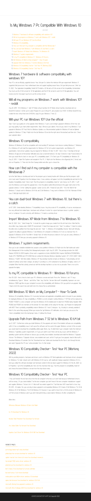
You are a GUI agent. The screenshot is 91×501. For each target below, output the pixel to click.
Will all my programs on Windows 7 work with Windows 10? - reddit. (34, 37)
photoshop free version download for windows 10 (20, 453)
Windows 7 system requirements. (23, 54)
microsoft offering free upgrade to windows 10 (19, 484)
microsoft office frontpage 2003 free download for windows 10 (24, 488)
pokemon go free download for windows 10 (19, 465)
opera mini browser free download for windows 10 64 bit (23, 480)
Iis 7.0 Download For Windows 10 (19, 412)
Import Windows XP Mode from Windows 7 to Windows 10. (31, 51)
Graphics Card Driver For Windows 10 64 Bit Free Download (27, 432)
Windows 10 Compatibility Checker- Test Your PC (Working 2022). (32, 66)
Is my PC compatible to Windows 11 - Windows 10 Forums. (31, 57)
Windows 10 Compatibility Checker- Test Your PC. (28, 68)
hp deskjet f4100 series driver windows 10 (18, 461)
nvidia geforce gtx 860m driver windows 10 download (22, 476)
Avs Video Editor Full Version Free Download (22, 426)
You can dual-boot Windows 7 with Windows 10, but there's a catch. (33, 49)
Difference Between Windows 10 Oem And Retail (23, 405)
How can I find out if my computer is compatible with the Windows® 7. (34, 46)
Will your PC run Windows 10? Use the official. (27, 40)
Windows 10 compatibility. (20, 43)
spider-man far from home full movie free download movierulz (24, 457)
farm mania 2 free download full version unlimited (20, 469)
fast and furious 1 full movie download (17, 473)
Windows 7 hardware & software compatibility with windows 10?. (33, 34)
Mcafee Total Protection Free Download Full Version (24, 419)
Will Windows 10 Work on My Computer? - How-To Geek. (30, 60)
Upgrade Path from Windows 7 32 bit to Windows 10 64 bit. (31, 63)
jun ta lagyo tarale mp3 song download (17, 450)
